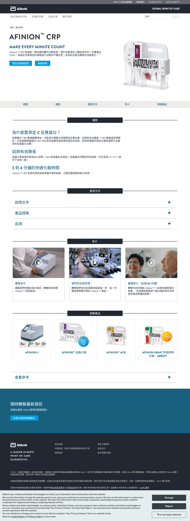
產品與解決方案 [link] (19, 16)
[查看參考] (169, 377)
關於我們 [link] (67, 16)
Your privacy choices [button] (169, 514)
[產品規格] (169, 213)
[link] (12, 27)
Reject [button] (169, 506)
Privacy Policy (36, 517)
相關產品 (162, 104)
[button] (174, 16)
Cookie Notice (18, 517)
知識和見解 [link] (37, 16)
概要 (25, 104)
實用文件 (92, 104)
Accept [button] (169, 498)
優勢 (58, 104)
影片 (127, 104)
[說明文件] (169, 202)
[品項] (169, 224)
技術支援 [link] (53, 16)
